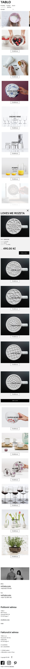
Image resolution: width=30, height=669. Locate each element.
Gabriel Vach (6, 239)
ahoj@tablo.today (5, 620)
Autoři (13, 5)
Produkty (3, 5)
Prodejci (9, 5)
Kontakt (3, 9)
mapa (2, 623)
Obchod (9, 7)
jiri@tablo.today (6, 586)
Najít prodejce (24, 253)
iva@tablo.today (6, 595)
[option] (15, 19)
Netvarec (11, 666)
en (13, 9)
